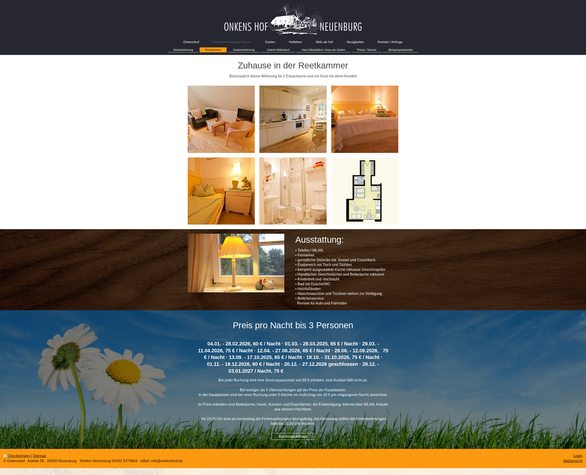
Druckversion (19, 456)
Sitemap (39, 456)
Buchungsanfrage (293, 436)
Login (578, 456)
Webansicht (573, 461)
